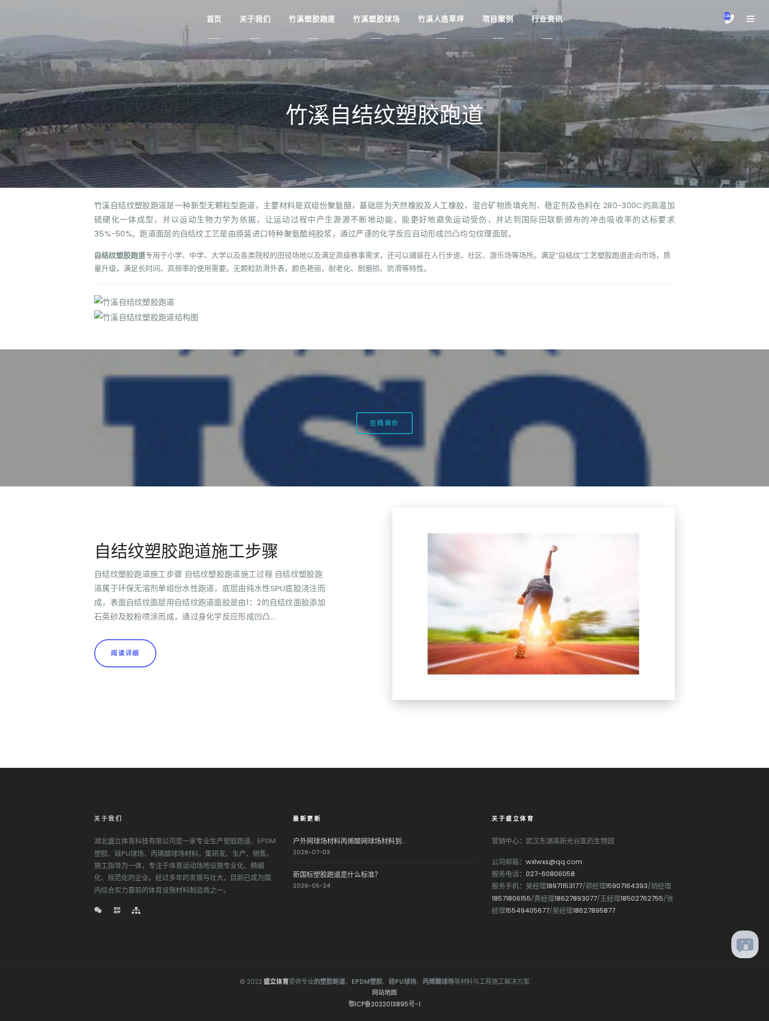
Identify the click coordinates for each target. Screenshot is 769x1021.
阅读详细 (125, 653)
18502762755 (641, 898)
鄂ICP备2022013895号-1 (384, 1004)
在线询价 (384, 422)
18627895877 (594, 910)
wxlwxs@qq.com (554, 862)
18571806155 (511, 898)
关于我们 (108, 818)
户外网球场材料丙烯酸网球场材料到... (349, 841)
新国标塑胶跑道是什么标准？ (337, 874)
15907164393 (627, 886)
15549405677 (527, 910)
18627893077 (576, 898)
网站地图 (384, 992)
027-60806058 (550, 874)
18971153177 (564, 886)
